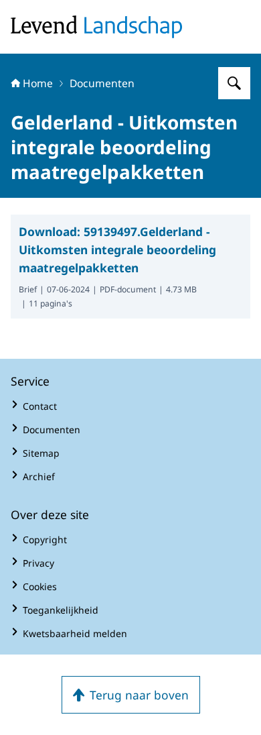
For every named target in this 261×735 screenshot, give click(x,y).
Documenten (102, 83)
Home (38, 83)
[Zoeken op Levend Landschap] (234, 83)
